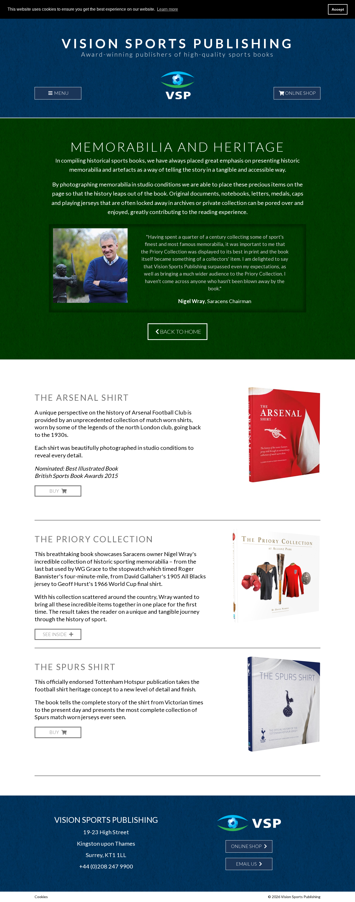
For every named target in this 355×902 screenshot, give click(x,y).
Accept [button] (338, 9)
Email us (247, 864)
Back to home (180, 331)
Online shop (246, 846)
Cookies (41, 896)
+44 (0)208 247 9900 (106, 866)
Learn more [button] (167, 9)
